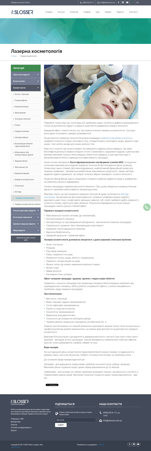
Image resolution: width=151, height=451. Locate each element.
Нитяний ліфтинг (21, 137)
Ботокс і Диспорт (22, 94)
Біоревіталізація (21, 107)
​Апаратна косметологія (24, 180)
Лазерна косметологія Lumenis (27, 204)
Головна (48, 12)
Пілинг (17, 125)
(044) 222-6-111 (88, 2)
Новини (108, 12)
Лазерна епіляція (22, 131)
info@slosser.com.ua (107, 2)
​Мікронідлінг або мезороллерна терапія (24, 153)
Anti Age (18, 192)
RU (138, 2)
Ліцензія (14, 425)
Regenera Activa (21, 161)
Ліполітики (19, 186)
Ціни (97, 12)
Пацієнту (120, 12)
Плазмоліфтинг (21, 100)
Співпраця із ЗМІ (17, 419)
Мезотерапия (20, 113)
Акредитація (15, 422)
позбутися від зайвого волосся (116, 138)
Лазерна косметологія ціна (25, 239)
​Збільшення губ (21, 167)
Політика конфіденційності (21, 428)
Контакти (133, 12)
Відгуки (13, 430)
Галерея (86, 12)
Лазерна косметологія (25, 198)
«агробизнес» (16, 447)
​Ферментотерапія (22, 173)
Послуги (61, 12)
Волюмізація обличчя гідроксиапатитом (23, 145)
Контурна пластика (22, 119)
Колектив (74, 12)
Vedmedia (100, 445)
